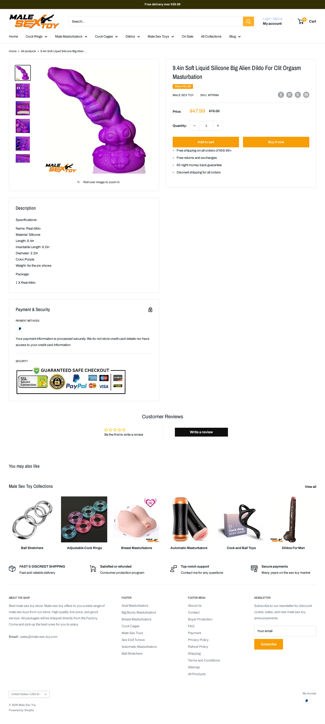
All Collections (211, 36)
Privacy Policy (198, 640)
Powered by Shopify (21, 710)
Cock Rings (34, 36)
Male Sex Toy (183, 95)
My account (272, 24)
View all (311, 486)
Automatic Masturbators (139, 646)
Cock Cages (104, 36)
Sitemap (194, 667)
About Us (195, 605)
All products (28, 51)
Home (13, 36)
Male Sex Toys (158, 36)
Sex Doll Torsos (133, 640)
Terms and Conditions (204, 660)
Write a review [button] (201, 432)
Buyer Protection (200, 619)
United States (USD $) (25, 694)
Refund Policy (198, 646)
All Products (197, 674)
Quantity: (180, 125)
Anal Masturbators (135, 605)
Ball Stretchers (132, 653)
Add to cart (206, 142)
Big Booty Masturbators (139, 612)
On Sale (187, 36)
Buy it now (276, 142)
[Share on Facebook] (281, 94)
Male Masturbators (68, 36)
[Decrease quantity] (194, 125)
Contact (193, 612)
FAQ (191, 626)
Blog (232, 36)
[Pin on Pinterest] (289, 94)
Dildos (130, 36)
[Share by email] (306, 94)
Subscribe (268, 644)
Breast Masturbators (136, 619)
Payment (194, 633)
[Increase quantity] (218, 125)
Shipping (194, 653)
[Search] (248, 21)
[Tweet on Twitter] (298, 94)
